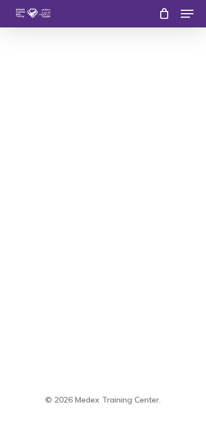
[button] (187, 13)
